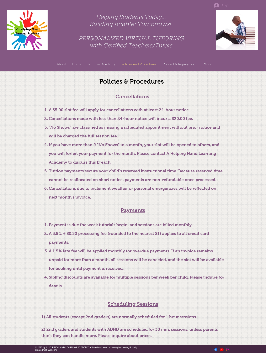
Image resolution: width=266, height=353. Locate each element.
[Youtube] (222, 350)
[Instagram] (228, 350)
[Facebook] (216, 350)
